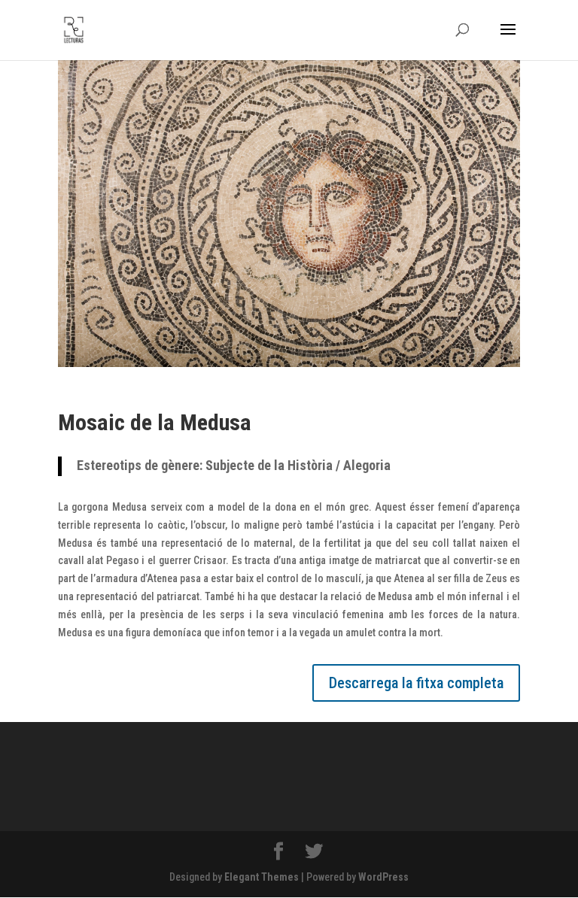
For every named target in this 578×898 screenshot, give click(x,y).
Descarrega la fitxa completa (416, 683)
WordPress (383, 877)
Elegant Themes (261, 877)
